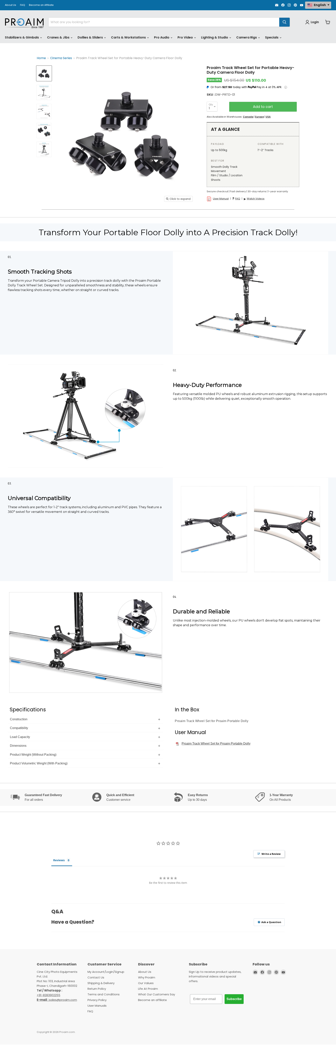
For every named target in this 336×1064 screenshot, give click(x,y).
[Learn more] (285, 87)
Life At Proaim (148, 989)
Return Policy (97, 989)
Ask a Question (271, 922)
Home (41, 58)
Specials (272, 37)
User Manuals (97, 1006)
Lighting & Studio (215, 37)
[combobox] (164, 22)
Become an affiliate (152, 1000)
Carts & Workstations (129, 37)
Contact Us (96, 977)
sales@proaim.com (63, 1000)
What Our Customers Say (156, 994)
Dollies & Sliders (91, 37)
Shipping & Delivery (101, 983)
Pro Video (186, 37)
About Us (10, 5)
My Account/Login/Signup (106, 972)
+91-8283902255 (48, 995)
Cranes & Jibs (58, 37)
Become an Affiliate (41, 5)
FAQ (22, 5)
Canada (248, 116)
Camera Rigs (247, 37)
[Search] (284, 22)
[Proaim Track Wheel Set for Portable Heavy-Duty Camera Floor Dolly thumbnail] (44, 73)
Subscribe (234, 999)
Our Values (146, 983)
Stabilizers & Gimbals (22, 37)
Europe (259, 116)
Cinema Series (61, 58)
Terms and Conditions (104, 994)
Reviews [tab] (59, 860)
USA (268, 116)
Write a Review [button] (271, 854)
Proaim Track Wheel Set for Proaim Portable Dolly (216, 743)
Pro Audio (162, 37)
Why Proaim (146, 977)
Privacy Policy (97, 1000)
